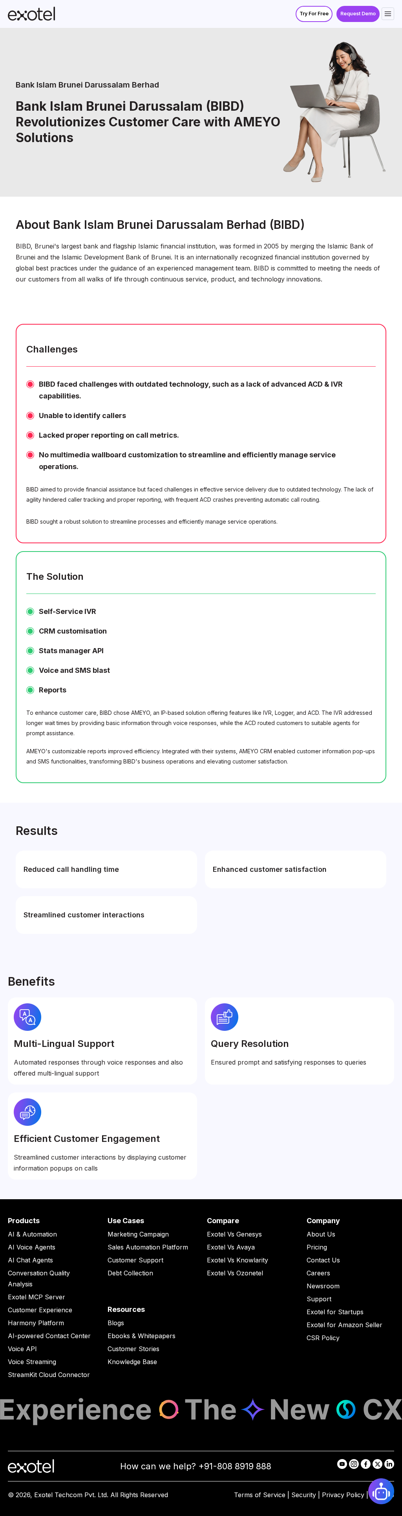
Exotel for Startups (335, 1312)
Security (303, 1495)
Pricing (317, 1247)
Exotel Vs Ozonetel (235, 1273)
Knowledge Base (132, 1362)
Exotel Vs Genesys (234, 1234)
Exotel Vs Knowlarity (237, 1260)
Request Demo (358, 13)
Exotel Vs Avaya (231, 1247)
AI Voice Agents (31, 1247)
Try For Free (314, 13)
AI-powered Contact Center (49, 1336)
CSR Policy (323, 1338)
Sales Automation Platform (148, 1247)
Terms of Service (259, 1495)
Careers (318, 1273)
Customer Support (135, 1260)
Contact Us (323, 1260)
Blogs (116, 1323)
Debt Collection (130, 1273)
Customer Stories (133, 1349)
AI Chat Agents (30, 1260)
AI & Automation (32, 1234)
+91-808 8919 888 (234, 1466)
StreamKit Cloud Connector (49, 1375)
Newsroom (323, 1286)
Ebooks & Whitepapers (141, 1336)
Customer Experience (40, 1310)
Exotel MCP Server (36, 1297)
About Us (321, 1234)
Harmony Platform (36, 1323)
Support (319, 1299)
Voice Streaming (32, 1362)
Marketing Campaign (138, 1234)
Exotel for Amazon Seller (344, 1325)
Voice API (22, 1349)
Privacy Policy (343, 1495)
